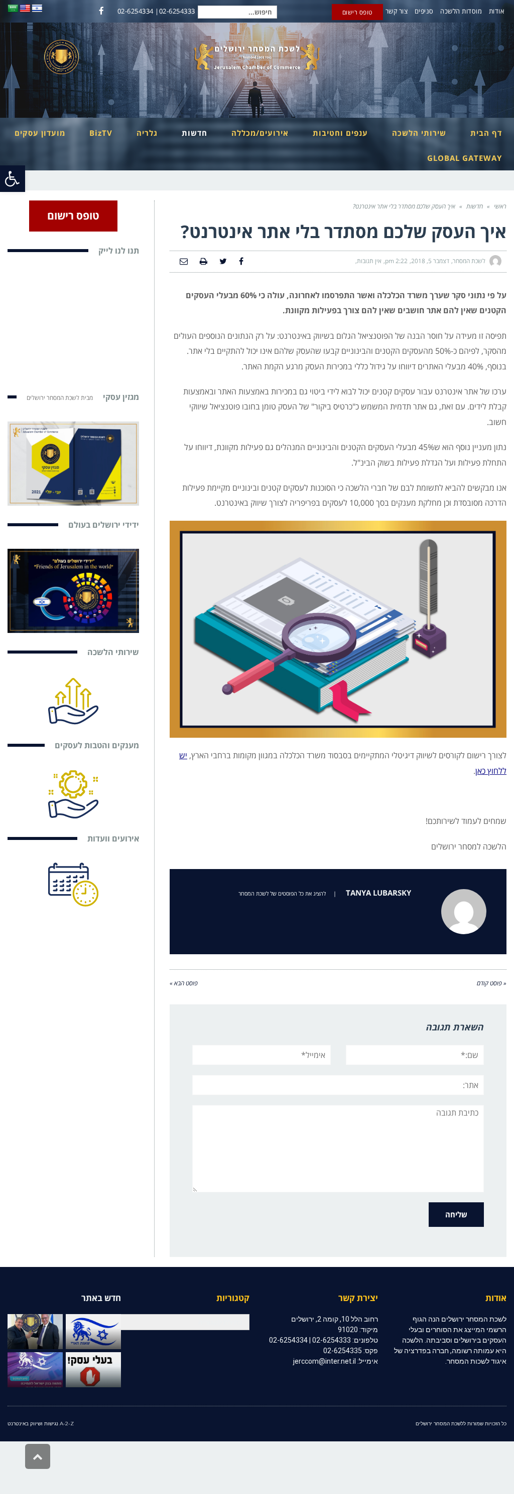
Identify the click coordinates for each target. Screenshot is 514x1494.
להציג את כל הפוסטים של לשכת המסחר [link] (282, 893)
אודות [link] (496, 11)
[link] (12, 178)
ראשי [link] (500, 206)
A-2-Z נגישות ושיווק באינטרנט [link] (41, 1423)
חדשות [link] (474, 206)
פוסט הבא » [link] (184, 983)
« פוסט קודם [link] (491, 983)
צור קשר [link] (397, 11)
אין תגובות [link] (369, 261)
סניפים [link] (424, 11)
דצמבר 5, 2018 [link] (430, 261)
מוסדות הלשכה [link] (461, 11)
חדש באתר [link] (101, 1298)
